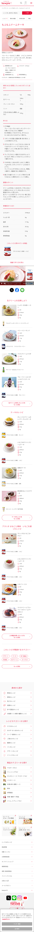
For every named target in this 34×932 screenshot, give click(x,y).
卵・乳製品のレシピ (13, 709)
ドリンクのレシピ (12, 755)
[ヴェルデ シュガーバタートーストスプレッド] (15, 324)
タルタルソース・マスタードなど (17, 776)
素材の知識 (13, 18)
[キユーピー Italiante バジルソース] (12, 371)
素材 (8, 788)
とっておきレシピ (14, 8)
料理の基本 (22, 18)
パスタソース (11, 780)
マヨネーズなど (12, 768)
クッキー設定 (17, 924)
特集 (29, 18)
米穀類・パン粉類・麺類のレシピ (17, 713)
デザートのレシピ (12, 751)
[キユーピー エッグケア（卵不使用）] (12, 510)
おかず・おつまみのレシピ (15, 730)
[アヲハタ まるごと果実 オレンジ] (12, 436)
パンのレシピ (11, 747)
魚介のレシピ (11, 701)
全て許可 (17, 929)
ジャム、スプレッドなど (14, 801)
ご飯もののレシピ (12, 738)
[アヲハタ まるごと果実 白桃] (11, 485)
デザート (5, 656)
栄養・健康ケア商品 (13, 797)
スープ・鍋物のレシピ (13, 734)
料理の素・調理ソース (13, 784)
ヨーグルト (25, 659)
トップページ (5, 8)
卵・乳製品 (24, 656)
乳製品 (5, 659)
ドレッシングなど (12, 772)
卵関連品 (10, 792)
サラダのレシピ (12, 726)
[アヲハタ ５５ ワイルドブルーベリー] (13, 348)
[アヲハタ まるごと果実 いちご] (17, 255)
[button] (32, 842)
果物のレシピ (11, 697)
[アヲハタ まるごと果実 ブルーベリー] (13, 396)
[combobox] (17, 13)
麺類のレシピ (11, 743)
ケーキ (14, 656)
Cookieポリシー (6, 919)
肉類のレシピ (11, 705)
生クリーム (14, 659)
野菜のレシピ (11, 693)
